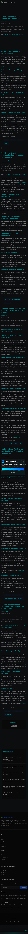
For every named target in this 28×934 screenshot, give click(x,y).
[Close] (23, 462)
